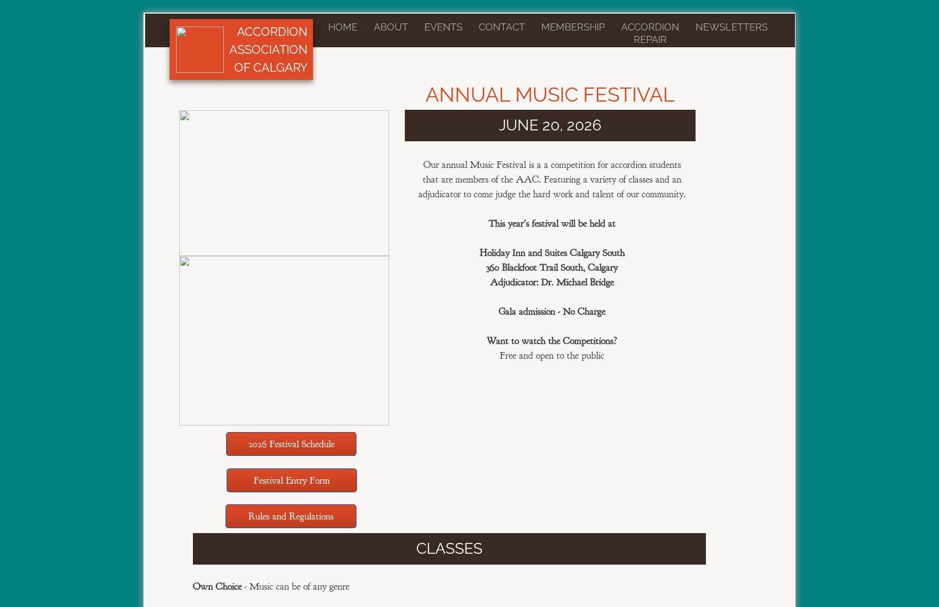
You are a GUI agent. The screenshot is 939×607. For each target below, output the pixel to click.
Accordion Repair (650, 33)
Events (443, 27)
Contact (502, 27)
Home (343, 27)
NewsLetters (732, 27)
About (391, 27)
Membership (573, 27)
